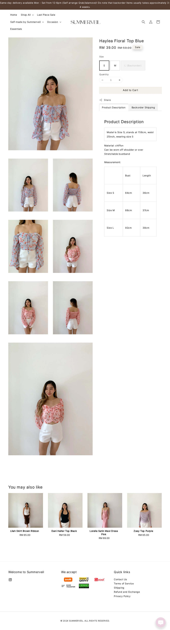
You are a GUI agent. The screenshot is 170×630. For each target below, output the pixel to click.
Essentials (16, 28)
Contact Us (120, 579)
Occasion (52, 21)
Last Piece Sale (46, 14)
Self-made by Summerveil (25, 21)
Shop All (26, 14)
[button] (143, 22)
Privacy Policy (122, 596)
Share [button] (107, 100)
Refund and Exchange (127, 591)
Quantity (104, 74)
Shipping (119, 587)
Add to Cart (130, 90)
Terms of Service (124, 583)
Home (13, 14)
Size (101, 56)
